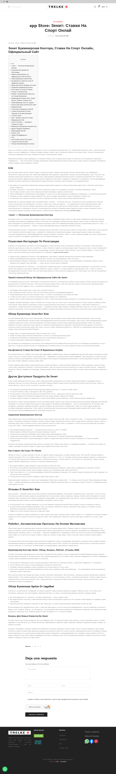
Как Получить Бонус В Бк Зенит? (21, 139)
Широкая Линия (16, 107)
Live (12, 63)
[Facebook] (4, 2)
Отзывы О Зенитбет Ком (19, 92)
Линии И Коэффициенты (19, 135)
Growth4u (64, 761)
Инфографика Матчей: (18, 131)
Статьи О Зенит (16, 115)
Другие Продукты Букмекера (20, 129)
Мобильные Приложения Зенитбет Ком (23, 126)
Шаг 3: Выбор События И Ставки (22, 118)
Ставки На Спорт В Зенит (19, 142)
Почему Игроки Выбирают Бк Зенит (22, 144)
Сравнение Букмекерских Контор (22, 87)
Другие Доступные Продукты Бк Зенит (23, 85)
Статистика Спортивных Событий (22, 109)
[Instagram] (7, 2)
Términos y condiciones (92, 732)
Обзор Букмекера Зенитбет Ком (21, 79)
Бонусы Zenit (15, 133)
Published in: (51, 36)
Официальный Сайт (17, 120)
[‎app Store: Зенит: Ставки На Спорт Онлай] (32, 646)
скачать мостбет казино (60, 252)
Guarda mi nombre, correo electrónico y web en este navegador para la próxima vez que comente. (58, 699)
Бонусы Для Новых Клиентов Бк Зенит (23, 105)
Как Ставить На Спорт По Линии (21, 89)
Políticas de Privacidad (92, 736)
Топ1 (13, 137)
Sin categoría (58, 22)
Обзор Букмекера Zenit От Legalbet (22, 103)
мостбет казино (75, 210)
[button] (4, 769)
